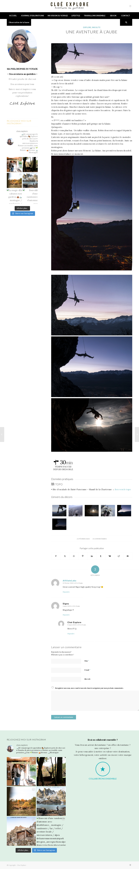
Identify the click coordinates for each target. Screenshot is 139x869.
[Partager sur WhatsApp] (73, 556)
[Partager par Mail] (127, 556)
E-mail (87, 670)
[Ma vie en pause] (137, 434)
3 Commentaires (99, 539)
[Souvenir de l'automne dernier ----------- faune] (14, 180)
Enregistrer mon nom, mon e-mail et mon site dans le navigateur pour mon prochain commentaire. (89, 688)
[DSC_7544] (75, 510)
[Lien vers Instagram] (130, 6)
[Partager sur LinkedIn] (91, 556)
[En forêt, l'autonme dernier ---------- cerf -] (30, 164)
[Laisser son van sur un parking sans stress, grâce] (14, 164)
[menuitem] (13, 15)
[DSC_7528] (59, 510)
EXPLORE (87, 27)
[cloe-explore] (69, 6)
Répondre (66, 592)
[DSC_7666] (108, 510)
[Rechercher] (126, 22)
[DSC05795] (91, 58)
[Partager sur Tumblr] (100, 556)
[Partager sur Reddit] (118, 556)
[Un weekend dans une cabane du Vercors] (2, 434)
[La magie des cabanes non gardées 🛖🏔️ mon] (14, 196)
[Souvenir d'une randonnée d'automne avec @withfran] (30, 196)
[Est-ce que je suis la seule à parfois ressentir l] (30, 180)
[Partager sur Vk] (109, 556)
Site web (87, 679)
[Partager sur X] (64, 556)
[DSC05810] (124, 510)
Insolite (96, 27)
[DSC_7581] (92, 510)
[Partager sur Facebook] (55, 556)
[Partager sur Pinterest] (82, 556)
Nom (86, 661)
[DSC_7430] (59, 524)
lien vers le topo (123, 489)
